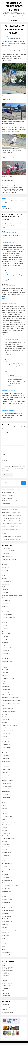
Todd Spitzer (5, 924)
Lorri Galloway (5, 775)
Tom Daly (4, 927)
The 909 (4, 896)
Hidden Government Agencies (9, 725)
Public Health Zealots (7, 852)
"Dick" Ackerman (6, 548)
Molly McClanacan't (6, 783)
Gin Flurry (4, 714)
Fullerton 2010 (5, 686)
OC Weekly (4, 1009)
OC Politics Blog (6, 1007)
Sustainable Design (6, 894)
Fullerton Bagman (6, 995)
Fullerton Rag (5, 1004)
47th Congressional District (8, 551)
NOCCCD (4, 805)
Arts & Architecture (7, 573)
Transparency (5, 935)
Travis (3, 938)
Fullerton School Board (7, 708)
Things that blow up (7, 921)
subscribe (15, 468)
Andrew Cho (5, 570)
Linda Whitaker (5, 766)
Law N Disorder (5, 758)
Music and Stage (6, 791)
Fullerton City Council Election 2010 (10, 697)
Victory (4, 946)
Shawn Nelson (5, 877)
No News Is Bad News (7, 800)
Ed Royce (4, 656)
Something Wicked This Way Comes (10, 885)
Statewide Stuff (6, 888)
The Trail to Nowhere (7, 916)
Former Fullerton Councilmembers (10, 670)
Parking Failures (6, 833)
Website (4, 460)
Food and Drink (5, 667)
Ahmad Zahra (10, 185)
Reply (3, 227)
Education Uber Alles (7, 659)
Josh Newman (5, 755)
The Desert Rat (6, 977)
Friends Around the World (8, 678)
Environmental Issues (7, 661)
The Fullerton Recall (7, 908)
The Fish (4, 992)
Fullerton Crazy (6, 706)
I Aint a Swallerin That (7, 730)
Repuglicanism (5, 858)
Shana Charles (5, 872)
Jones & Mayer (5, 753)
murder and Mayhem (7, 789)
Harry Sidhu (5, 722)
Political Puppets (6, 849)
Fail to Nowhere (6, 503)
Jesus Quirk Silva (6, 744)
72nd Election (5, 553)
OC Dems (4, 808)
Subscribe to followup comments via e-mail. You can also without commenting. (14, 468)
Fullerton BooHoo (6, 689)
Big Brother (5, 587)
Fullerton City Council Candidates (10, 187)
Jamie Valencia (6, 733)
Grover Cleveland (6, 968)
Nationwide (5, 794)
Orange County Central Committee (10, 822)
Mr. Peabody (5, 972)
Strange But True (6, 891)
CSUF (3, 631)
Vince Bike (4, 949)
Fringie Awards (5, 681)
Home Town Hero (6, 728)
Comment (5, 432)
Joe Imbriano (5, 750)
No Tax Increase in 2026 (8, 492)
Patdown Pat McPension (8, 838)
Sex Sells (4, 866)
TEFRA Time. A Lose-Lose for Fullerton (11, 501)
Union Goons (14, 192)
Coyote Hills (5, 628)
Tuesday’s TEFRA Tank (7, 495)
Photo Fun (4, 841)
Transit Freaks (5, 932)
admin (3, 963)
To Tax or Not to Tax (7, 498)
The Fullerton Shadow (7, 970)
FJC (3, 664)
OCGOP (4, 819)
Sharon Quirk (5, 874)
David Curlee (5, 987)
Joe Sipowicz (5, 973)
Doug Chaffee (5, 645)
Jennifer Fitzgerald (7, 739)
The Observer (5, 913)
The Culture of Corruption (8, 905)
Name (3, 448)
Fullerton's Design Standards (9, 711)
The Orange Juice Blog (7, 1012)
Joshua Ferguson (6, 985)
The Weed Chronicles (7, 919)
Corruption (22, 185)
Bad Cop (4, 575)
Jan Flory (4, 736)
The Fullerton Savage (7, 983)
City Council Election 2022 (8, 614)
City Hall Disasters (6, 622)
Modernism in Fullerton (7, 780)
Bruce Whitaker (6, 598)
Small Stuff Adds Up (7, 880)
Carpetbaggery (6, 600)
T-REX (3, 990)
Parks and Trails (6, 836)
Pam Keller (4, 830)
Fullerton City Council (7, 692)
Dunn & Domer (5, 650)
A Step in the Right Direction (9, 559)
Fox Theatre (5, 672)
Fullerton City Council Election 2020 (11, 700)
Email (3, 454)
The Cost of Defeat (7, 899)
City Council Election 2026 (8, 620)
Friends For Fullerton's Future (14, 6)
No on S (4, 802)
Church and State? (6, 611)
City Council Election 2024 (8, 617)
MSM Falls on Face (6, 786)
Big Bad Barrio (5, 584)
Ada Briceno (5, 564)
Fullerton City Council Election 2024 (11, 703)
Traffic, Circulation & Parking (9, 930)
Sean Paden (5, 988)
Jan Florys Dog (5, 975)
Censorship (5, 603)
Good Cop (4, 717)
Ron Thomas (5, 860)
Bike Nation (5, 589)
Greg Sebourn (5, 719)
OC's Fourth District (7, 816)
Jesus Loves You (6, 741)
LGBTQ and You (6, 761)
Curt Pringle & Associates (8, 634)
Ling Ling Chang (6, 769)
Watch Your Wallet (6, 955)
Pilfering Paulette (6, 847)
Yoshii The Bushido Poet (8, 982)
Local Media (5, 772)
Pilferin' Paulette (6, 844)
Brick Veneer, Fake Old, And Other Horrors (12, 595)
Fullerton (4, 683)
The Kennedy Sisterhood (8, 910)
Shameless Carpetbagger (8, 869)
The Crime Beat (18, 191)
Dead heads (5, 636)
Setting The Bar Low (12, 189)
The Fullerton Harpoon (7, 967)
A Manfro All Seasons (7, 556)
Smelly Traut (5, 883)
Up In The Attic (5, 944)
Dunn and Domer (6, 653)
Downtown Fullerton (7, 647)
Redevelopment (6, 855)
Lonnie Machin (5, 993)
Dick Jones (4, 639)
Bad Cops (4, 578)
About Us (4, 562)
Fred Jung (4, 675)
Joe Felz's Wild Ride (6, 747)
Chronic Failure (5, 609)
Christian (4, 978)
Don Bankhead (5, 642)
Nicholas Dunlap (6, 797)
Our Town (4, 827)
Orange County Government (9, 825)
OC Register (5, 813)
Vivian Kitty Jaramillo (7, 952)
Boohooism (16, 185)
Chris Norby (5, 606)
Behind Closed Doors (7, 581)
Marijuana (4, 777)
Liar (3, 764)
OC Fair (4, 811)
